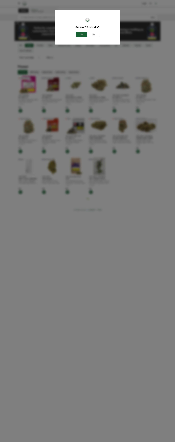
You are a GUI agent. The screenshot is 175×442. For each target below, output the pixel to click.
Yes (81, 34)
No (93, 34)
